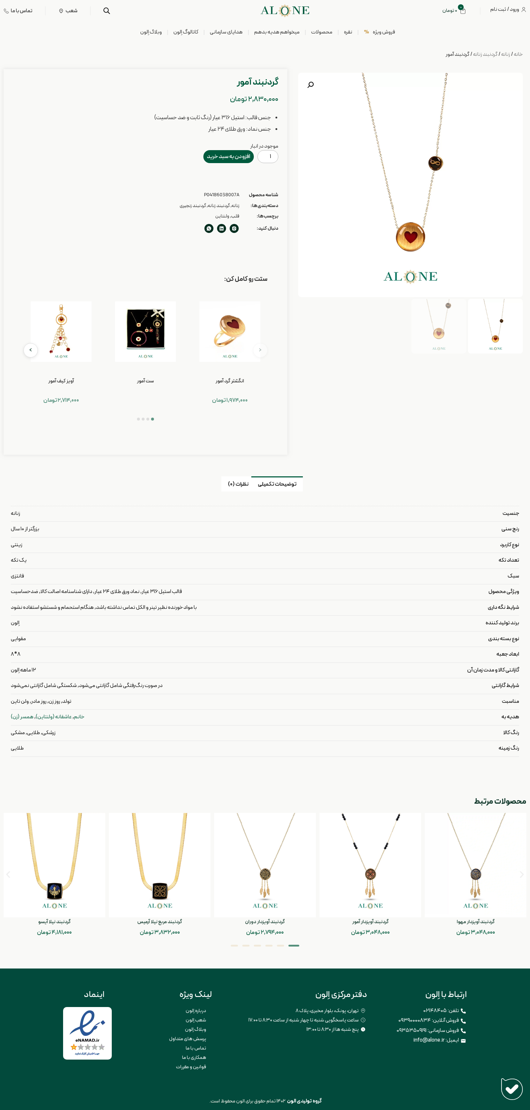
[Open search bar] (106, 11)
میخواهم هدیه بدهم (277, 32)
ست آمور (145, 381)
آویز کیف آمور (61, 381)
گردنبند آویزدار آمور (370, 922)
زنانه (505, 54)
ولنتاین (222, 216)
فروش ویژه (379, 32)
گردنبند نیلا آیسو (54, 922)
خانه (518, 54)
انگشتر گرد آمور (230, 381)
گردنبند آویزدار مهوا (476, 922)
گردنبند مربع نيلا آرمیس (159, 922)
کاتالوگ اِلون (185, 32)
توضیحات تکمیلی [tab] (277, 484)
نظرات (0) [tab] (238, 484)
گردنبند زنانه (485, 54)
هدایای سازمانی (226, 32)
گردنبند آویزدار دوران (265, 922)
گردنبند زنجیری (193, 206)
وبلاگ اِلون (151, 32)
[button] (310, 84)
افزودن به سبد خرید (228, 156)
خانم (79, 717)
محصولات (321, 32)
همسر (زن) (22, 717)
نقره (348, 32)
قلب (235, 216)
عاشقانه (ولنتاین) (54, 717)
